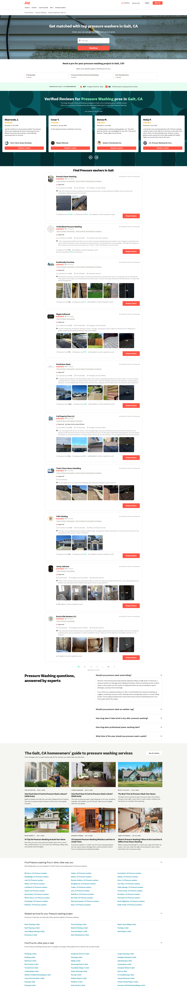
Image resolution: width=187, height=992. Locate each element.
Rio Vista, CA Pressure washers (82, 898)
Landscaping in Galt (32, 971)
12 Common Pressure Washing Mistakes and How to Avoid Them (93, 840)
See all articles (154, 753)
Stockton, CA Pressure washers (36, 905)
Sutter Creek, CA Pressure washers (130, 905)
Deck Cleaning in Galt (32, 924)
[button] (63, 203)
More (51, 8)
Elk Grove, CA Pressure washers (36, 873)
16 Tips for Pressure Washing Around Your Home (45, 839)
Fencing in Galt (30, 982)
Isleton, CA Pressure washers (81, 873)
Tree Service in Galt (31, 968)
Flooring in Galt (30, 985)
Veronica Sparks (77, 835)
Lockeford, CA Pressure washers (36, 887)
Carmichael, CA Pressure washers (129, 873)
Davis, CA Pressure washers (127, 880)
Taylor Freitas (30, 790)
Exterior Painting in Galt (79, 928)
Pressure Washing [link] (40, 12)
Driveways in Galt (31, 935)
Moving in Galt (76, 975)
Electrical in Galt (30, 961)
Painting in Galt (123, 928)
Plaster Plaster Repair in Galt (128, 982)
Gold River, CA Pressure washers (82, 894)
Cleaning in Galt (76, 957)
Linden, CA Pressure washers (81, 887)
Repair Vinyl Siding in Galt (127, 924)
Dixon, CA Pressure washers (81, 905)
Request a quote (24, 148)
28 (108, 667)
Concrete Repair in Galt (79, 931)
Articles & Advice (60, 8)
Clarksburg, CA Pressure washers (36, 901)
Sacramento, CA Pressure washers (37, 894)
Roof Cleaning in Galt (32, 928)
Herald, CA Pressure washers (35, 891)
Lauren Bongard (77, 790)
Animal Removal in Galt (126, 978)
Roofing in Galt (30, 957)
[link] (7, 143)
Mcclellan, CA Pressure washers (129, 894)
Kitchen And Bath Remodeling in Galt (38, 975)
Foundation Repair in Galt (80, 968)
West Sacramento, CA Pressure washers (85, 901)
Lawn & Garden (43, 8)
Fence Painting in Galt (78, 924)
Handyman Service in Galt (80, 954)
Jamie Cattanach (124, 835)
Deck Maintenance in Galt (80, 935)
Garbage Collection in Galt (127, 957)
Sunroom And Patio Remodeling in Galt (131, 985)
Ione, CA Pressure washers (80, 891)
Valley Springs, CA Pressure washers (130, 887)
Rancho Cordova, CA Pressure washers (84, 880)
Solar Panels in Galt (78, 985)
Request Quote (131, 216)
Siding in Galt (75, 961)
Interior (27, 8)
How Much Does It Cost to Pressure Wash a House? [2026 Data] (46, 795)
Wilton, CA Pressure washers (35, 884)
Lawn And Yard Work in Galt (34, 978)
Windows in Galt (76, 982)
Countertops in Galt (124, 964)
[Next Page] (114, 666)
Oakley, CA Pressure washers (128, 877)
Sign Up (157, 3)
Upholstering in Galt (125, 961)
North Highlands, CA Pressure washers (131, 901)
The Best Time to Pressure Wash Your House (137, 794)
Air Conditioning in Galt (126, 975)
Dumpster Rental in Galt (126, 968)
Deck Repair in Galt (124, 931)
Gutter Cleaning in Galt (79, 971)
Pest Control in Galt (31, 964)
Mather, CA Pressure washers (81, 877)
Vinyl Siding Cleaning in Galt (34, 931)
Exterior (34, 8)
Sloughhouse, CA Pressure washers (83, 884)
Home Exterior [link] (29, 12)
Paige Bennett (30, 835)
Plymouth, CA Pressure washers (129, 898)
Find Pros (93, 48)
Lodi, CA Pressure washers (34, 880)
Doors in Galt (122, 971)
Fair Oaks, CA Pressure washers (129, 884)
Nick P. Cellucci (123, 790)
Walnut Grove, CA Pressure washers (37, 898)
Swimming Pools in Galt (79, 964)
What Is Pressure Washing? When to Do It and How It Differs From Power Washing (140, 840)
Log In (147, 3)
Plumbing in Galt (30, 954)
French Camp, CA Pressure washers (130, 891)
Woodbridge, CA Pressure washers (37, 877)
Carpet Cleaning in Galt (126, 954)
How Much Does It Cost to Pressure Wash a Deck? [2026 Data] (92, 795)
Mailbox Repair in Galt (79, 978)
